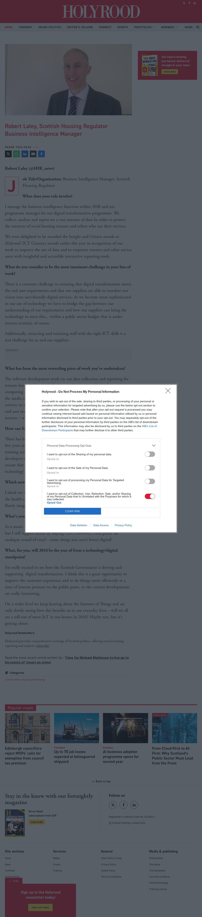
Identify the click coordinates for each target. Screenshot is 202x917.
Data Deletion (78, 525)
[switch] (150, 454)
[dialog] (101, 458)
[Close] (169, 392)
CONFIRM (72, 511)
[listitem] (101, 445)
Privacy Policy (123, 525)
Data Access (101, 525)
